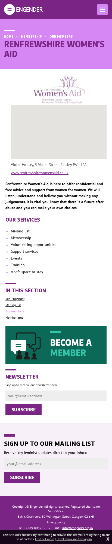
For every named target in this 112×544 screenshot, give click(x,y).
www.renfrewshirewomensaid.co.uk (40, 172)
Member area (14, 317)
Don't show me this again (74, 539)
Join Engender (14, 299)
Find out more (44, 539)
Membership (31, 36)
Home (8, 36)
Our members (61, 36)
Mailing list (13, 305)
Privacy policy (56, 522)
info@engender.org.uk (77, 528)
